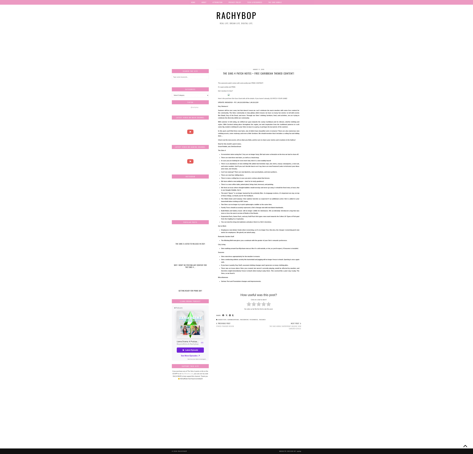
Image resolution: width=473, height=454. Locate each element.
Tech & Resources (254, 2)
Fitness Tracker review (225, 324)
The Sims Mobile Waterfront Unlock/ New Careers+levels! (285, 326)
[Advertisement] (236, 47)
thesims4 (262, 320)
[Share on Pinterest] (230, 315)
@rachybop (194, 107)
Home (193, 2)
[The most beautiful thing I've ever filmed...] (190, 131)
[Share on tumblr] (233, 315)
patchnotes (254, 320)
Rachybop (236, 15)
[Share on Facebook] (223, 315)
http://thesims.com (187, 374)
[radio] (249, 304)
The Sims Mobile (275, 2)
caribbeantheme (233, 320)
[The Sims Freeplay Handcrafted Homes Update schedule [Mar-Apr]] (190, 161)
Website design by (290, 451)
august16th (222, 320)
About (204, 2)
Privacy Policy (235, 2)
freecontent (244, 320)
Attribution (217, 2)
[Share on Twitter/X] (227, 315)
